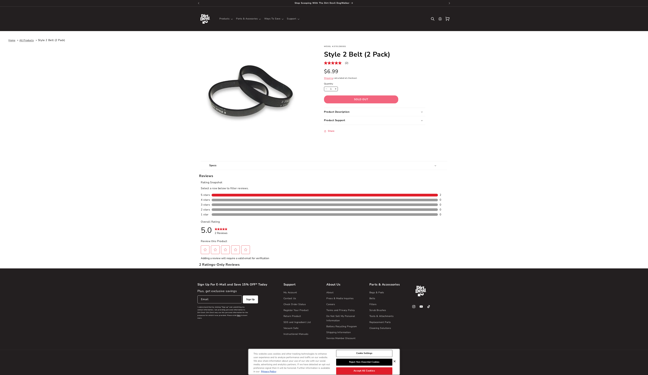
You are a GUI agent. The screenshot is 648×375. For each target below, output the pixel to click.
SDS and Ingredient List (297, 322)
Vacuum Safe (291, 328)
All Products (26, 40)
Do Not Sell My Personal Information (340, 318)
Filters (373, 304)
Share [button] (331, 131)
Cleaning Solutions (380, 328)
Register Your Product (296, 310)
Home (11, 40)
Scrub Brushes (377, 310)
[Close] (394, 361)
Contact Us (290, 298)
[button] (225, 18)
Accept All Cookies (364, 370)
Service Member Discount (340, 338)
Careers (330, 304)
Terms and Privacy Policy (340, 310)
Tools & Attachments (381, 316)
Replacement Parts (380, 322)
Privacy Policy (268, 371)
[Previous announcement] (198, 3)
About (329, 292)
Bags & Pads (376, 292)
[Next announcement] (449, 3)
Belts (372, 298)
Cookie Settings (364, 353)
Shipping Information (338, 332)
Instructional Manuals (296, 334)
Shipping (328, 78)
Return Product (292, 316)
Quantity (328, 83)
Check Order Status (295, 304)
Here (238, 315)
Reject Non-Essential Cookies (364, 362)
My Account (290, 292)
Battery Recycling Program (341, 326)
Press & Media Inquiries (340, 298)
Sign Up (250, 299)
